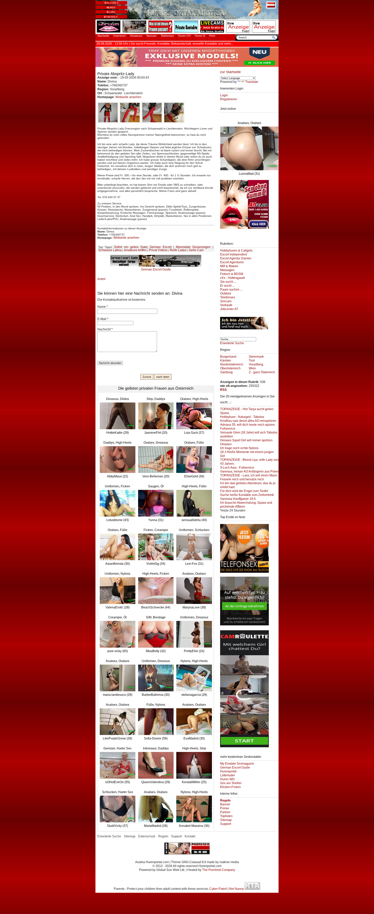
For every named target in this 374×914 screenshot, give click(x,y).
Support (225, 823)
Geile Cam (196, 250)
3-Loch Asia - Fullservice (237, 467)
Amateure (136, 35)
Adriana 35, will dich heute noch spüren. (247, 424)
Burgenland (228, 356)
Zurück (147, 376)
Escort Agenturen (232, 262)
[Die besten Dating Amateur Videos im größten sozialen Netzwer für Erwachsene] (187, 65)
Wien (252, 368)
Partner (225, 812)
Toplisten (226, 816)
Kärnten (225, 360)
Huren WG (227, 779)
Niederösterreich (231, 364)
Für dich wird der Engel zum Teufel (244, 491)
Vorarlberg (256, 364)
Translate (251, 81)
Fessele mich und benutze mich (242, 479)
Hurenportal (228, 771)
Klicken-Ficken (230, 787)
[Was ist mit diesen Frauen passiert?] (161, 32)
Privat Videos (158, 250)
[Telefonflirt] (244, 573)
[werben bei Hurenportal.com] (238, 32)
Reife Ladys (178, 250)
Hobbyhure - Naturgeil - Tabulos (242, 416)
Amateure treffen (135, 250)
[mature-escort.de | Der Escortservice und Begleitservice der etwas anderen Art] (135, 32)
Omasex (226, 444)
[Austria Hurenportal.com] (187, 18)
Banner (225, 804)
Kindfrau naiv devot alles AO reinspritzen (248, 420)
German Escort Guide (235, 767)
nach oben (162, 376)
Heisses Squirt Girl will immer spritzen (246, 440)
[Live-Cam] (213, 32)
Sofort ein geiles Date (130, 247)
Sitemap (226, 820)
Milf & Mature (229, 266)
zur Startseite (230, 72)
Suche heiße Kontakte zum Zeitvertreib (247, 494)
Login (224, 95)
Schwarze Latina (110, 250)
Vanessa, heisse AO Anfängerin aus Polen (249, 471)
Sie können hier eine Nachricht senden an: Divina (139, 293)
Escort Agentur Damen (235, 258)
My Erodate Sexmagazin (237, 763)
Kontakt (190, 836)
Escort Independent (233, 254)
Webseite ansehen (128, 97)
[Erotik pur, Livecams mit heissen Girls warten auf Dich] (244, 330)
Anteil (101, 279)
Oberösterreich (230, 368)
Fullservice (227, 428)
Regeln (163, 836)
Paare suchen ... (231, 289)
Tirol (252, 360)
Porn (212, 35)
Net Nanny (236, 888)
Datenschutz (146, 836)
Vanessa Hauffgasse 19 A (238, 498)
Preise (224, 808)
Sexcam (151, 35)
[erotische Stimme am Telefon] (109, 32)
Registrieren (228, 99)
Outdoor (225, 293)
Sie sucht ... (228, 281)
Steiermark (256, 356)
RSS (223, 389)
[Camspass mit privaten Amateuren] (187, 32)
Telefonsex (167, 35)
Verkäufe (226, 305)
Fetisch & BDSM (231, 274)
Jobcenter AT (229, 309)
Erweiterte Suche (232, 343)
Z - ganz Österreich (262, 372)
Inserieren (119, 35)
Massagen (227, 270)
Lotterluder (227, 775)
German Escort (160, 247)
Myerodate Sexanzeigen (193, 247)
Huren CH (184, 35)
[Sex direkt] (187, 853)
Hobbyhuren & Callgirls (236, 250)
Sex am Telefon (231, 783)
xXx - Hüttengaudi (232, 277)
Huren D (200, 35)
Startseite (103, 35)
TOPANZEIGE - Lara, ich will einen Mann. (249, 475)
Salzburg (226, 372)
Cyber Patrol (218, 888)
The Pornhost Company (218, 869)
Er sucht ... (227, 285)
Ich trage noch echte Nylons (239, 448)
